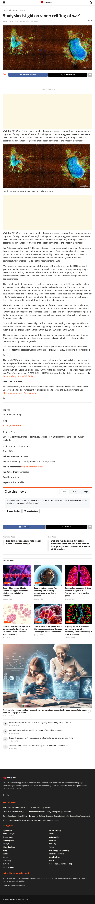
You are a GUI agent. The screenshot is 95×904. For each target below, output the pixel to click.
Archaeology (8, 837)
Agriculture (7, 830)
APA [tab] (64, 492)
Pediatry (52, 844)
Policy (51, 847)
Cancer (22, 10)
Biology (6, 844)
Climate (6, 864)
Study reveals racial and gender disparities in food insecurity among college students (37, 812)
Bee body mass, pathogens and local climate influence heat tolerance (35, 730)
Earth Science (8, 867)
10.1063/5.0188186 (11, 426)
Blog (5, 851)
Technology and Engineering (60, 864)
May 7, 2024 (7, 21)
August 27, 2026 (8, 599)
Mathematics (54, 837)
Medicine (52, 840)
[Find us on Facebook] (3, 795)
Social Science (54, 857)
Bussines (7, 854)
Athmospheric (8, 840)
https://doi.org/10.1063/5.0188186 (18, 376)
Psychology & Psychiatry (59, 851)
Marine (51, 834)
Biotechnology (9, 847)
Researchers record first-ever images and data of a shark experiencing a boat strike (41, 738)
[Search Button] (91, 2)
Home (5, 10)
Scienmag (11, 899)
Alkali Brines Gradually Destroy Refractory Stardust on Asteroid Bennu (31, 820)
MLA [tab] (74, 492)
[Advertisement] (47, 83)
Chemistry (7, 861)
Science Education (56, 854)
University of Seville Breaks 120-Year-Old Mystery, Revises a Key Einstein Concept (40, 723)
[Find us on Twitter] (8, 795)
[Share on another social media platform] (90, 75)
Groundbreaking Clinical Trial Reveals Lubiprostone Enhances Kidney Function (38, 746)
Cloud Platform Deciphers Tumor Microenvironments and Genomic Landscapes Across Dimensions (48, 629)
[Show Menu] (4, 2)
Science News (13, 10)
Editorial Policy (55, 830)
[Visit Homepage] (47, 2)
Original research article (32, 467)
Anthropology (8, 834)
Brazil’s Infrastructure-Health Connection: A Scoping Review (26, 808)
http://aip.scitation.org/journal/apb (19, 393)
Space (51, 861)
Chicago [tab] (85, 492)
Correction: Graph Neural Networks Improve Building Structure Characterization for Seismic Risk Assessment (46, 816)
